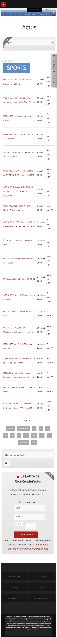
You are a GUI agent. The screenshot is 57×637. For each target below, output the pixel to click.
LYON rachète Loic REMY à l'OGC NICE (19, 279)
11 (34, 435)
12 (42, 435)
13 (49, 435)
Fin (34, 442)
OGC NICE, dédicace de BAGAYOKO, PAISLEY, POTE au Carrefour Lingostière (18, 191)
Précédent (23, 428)
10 (26, 435)
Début (10, 428)
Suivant (23, 442)
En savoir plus (49, 9)
